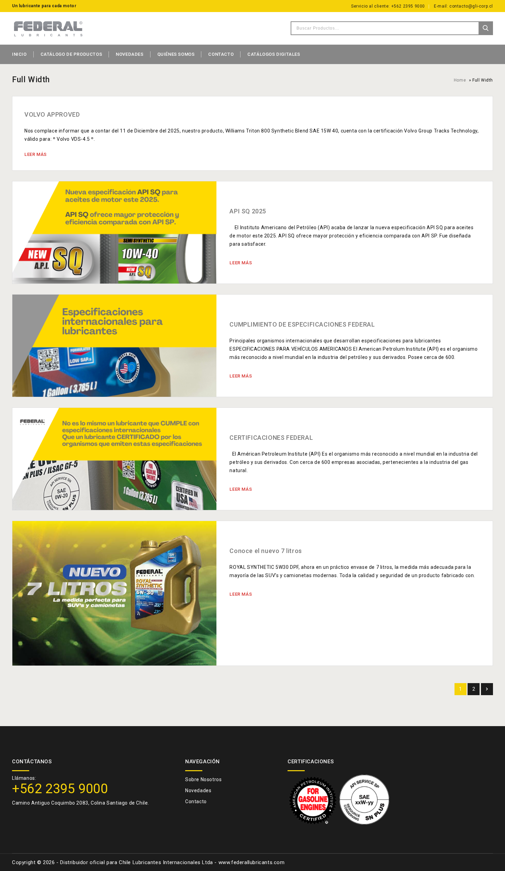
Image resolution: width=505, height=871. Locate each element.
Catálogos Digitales (273, 54)
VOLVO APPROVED (52, 114)
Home (460, 80)
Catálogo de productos (71, 54)
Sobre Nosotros (203, 779)
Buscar (485, 28)
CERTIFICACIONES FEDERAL (271, 437)
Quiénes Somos (176, 54)
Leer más (35, 154)
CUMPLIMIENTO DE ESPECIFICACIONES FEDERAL (302, 324)
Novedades (129, 54)
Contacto (221, 54)
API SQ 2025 (247, 211)
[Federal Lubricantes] (48, 28)
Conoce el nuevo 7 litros (265, 550)
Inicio (19, 54)
